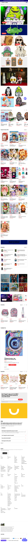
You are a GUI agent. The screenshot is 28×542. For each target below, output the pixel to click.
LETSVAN (15, 474)
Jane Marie (2, 474)
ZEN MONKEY (16, 508)
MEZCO (22, 475)
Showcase (9, 496)
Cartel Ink (22, 459)
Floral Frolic (9, 469)
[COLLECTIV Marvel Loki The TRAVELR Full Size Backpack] (20, 251)
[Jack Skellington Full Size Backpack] (7, 260)
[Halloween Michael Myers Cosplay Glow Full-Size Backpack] (20, 260)
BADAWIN (15, 457)
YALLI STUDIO (11, 180)
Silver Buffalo (9, 499)
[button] (1, 2)
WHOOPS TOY (2, 511)
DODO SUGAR (2, 466)
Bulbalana (15, 460)
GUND (15, 469)
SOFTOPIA (9, 500)
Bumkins (15, 461)
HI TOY (19, 144)
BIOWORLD (15, 459)
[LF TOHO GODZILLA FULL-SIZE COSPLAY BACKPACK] (7, 264)
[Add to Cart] (15, 120)
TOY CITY (15, 499)
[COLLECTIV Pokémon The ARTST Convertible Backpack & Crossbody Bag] (7, 255)
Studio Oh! (9, 504)
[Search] (1, 4)
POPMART (2, 144)
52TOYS (2, 458)
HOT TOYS (22, 469)
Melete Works (23, 474)
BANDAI (5, 357)
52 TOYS (2, 457)
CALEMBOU (2, 180)
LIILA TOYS (15, 477)
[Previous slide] (2, 242)
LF (17, 249)
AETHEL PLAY (9, 457)
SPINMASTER (9, 501)
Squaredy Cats (10, 502)
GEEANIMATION (16, 467)
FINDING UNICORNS (3, 234)
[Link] (14, 15)
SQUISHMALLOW (10, 503)
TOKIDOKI (15, 497)
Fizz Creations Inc (10, 468)
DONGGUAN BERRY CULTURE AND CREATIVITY (3, 468)
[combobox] (15, 4)
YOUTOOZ (9, 509)
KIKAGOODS (9, 474)
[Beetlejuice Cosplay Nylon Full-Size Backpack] (7, 251)
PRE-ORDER (15, 491)
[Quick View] (7, 120)
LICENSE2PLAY (16, 476)
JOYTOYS (2, 476)
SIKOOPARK (9, 498)
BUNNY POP (15, 462)
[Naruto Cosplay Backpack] (20, 264)
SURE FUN (9, 505)
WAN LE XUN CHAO (3, 508)
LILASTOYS (15, 478)
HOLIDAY (22, 468)
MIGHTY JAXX (23, 476)
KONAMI (1, 123)
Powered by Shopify (15, 540)
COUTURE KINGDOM (23, 461)
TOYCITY (15, 500)
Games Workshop (16, 466)
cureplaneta (23, 462)
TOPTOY (15, 498)
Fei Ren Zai (20, 180)
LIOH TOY (15, 479)
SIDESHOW (9, 497)
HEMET (22, 466)
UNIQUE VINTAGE (23, 496)
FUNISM (8, 470)
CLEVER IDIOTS (23, 460)
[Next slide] (26, 110)
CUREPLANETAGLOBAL (24, 463)
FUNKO (8, 471)
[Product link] (4, 119)
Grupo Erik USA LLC (16, 468)
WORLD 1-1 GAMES (11, 144)
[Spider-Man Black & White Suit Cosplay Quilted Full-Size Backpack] (7, 269)
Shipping (5, 361)
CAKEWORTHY (23, 457)
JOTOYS (2, 475)
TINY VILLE (15, 496)
